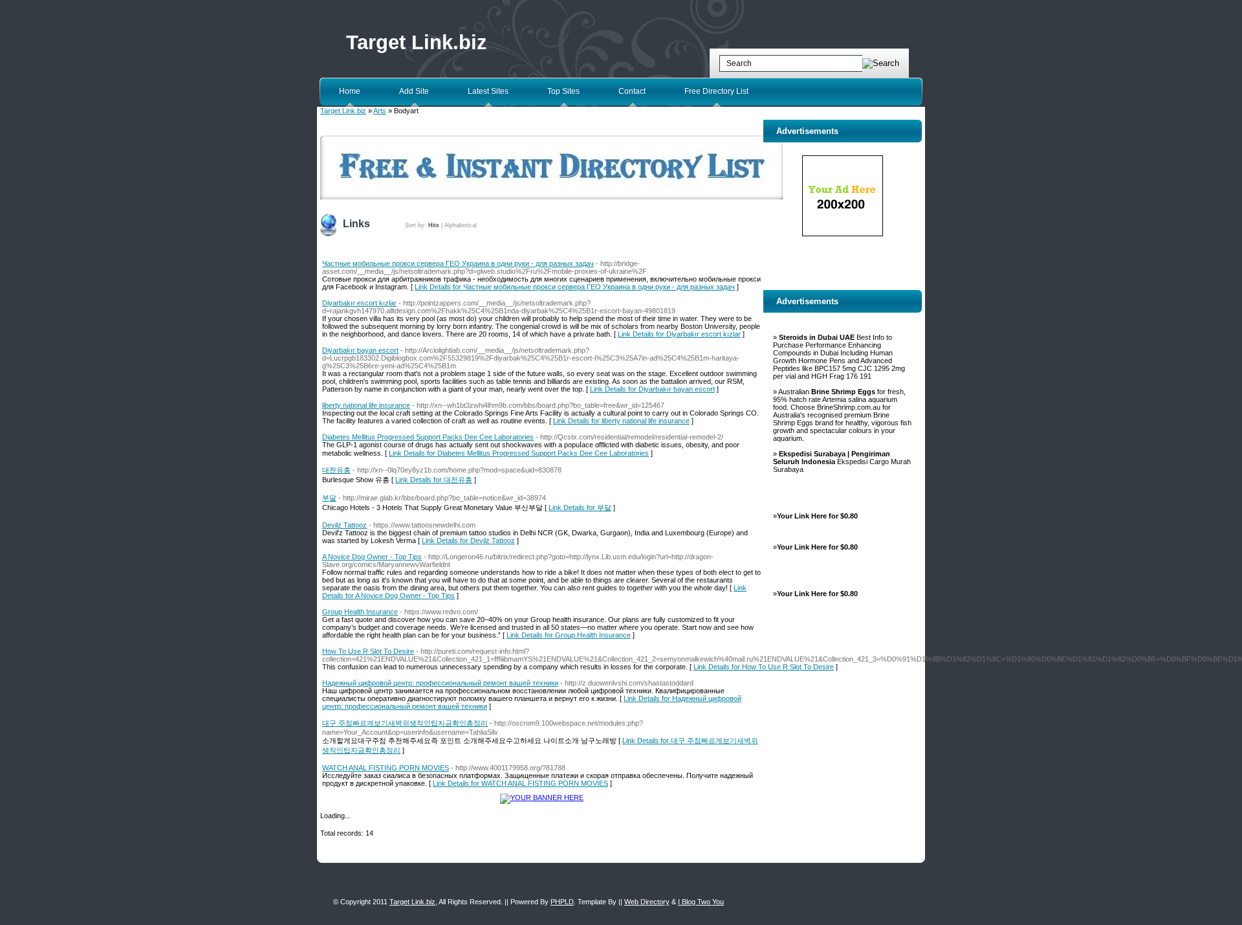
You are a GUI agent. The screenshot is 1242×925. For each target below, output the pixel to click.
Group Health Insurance (360, 612)
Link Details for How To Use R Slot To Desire (763, 667)
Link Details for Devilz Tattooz (468, 540)
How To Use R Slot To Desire (368, 651)
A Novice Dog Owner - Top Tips (372, 557)
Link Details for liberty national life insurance (621, 421)
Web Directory (647, 902)
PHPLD (562, 902)
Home (349, 91)
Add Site (414, 91)
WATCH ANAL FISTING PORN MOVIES (385, 768)
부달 (329, 498)
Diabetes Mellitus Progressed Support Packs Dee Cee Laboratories (428, 437)
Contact (632, 91)
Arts (379, 111)
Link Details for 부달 (580, 507)
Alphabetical (460, 225)
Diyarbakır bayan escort (360, 350)
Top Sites (563, 91)
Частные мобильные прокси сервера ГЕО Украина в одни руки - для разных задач (458, 263)
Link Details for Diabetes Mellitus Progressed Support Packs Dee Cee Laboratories (519, 453)
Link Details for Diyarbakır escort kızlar (679, 334)
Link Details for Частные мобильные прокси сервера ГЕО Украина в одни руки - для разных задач (575, 287)
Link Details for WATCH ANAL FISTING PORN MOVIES (520, 783)
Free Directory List (716, 91)
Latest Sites (488, 91)
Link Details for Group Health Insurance (569, 635)
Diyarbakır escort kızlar (359, 303)
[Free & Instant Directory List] (551, 197)
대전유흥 (336, 470)
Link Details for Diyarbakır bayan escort (652, 389)
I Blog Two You (701, 902)
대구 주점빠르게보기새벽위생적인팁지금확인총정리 (405, 723)
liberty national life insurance (366, 405)
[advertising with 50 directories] (541, 797)
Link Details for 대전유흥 (433, 480)
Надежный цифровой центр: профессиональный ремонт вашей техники (440, 683)
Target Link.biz (416, 42)
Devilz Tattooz (344, 525)
